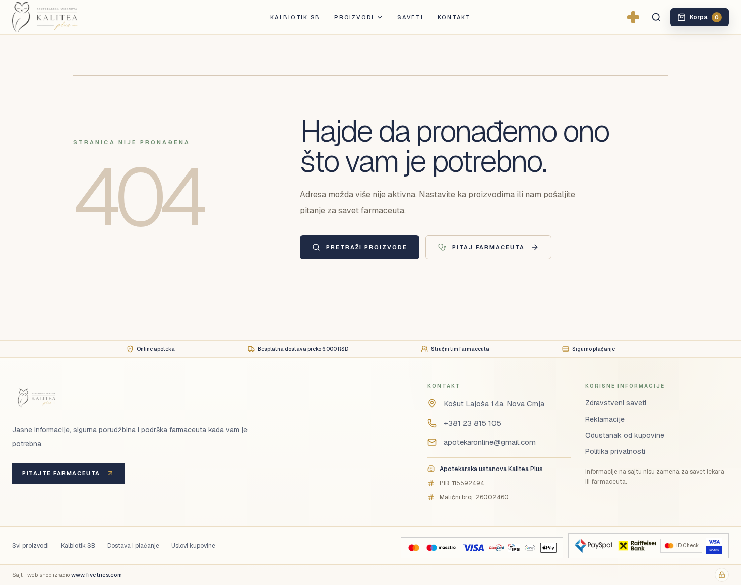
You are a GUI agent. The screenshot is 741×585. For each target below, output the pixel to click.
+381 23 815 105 (472, 423)
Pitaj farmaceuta (488, 247)
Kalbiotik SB (295, 17)
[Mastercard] (413, 548)
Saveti (410, 17)
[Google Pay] (530, 548)
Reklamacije (605, 419)
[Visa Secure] (714, 546)
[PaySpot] (593, 546)
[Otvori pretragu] (656, 17)
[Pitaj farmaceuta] (633, 17)
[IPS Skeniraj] (514, 548)
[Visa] (473, 548)
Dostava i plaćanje (133, 546)
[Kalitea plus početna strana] (61, 17)
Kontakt (454, 17)
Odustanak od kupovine (624, 435)
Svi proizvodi (30, 546)
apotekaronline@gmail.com (490, 442)
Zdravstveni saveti (615, 402)
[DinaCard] (496, 548)
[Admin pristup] (722, 575)
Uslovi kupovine (193, 546)
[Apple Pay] (548, 548)
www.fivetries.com (96, 574)
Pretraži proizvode (366, 247)
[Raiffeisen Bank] (636, 546)
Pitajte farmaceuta (61, 473)
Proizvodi (354, 17)
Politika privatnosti (615, 451)
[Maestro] (441, 548)
